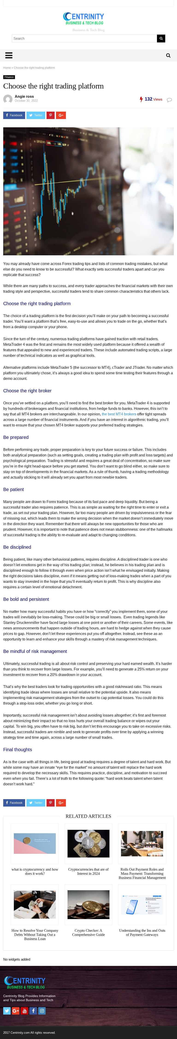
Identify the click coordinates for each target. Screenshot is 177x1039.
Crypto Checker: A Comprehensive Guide (88, 933)
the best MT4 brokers (119, 414)
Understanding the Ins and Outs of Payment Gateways (142, 933)
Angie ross (24, 96)
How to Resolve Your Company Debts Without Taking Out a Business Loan (35, 935)
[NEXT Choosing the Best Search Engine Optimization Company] (172, 1027)
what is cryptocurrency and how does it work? (35, 871)
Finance (9, 77)
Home (7, 67)
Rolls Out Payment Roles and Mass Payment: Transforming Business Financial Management (142, 873)
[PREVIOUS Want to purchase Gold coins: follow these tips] (4, 1027)
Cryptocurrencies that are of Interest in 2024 (88, 871)
